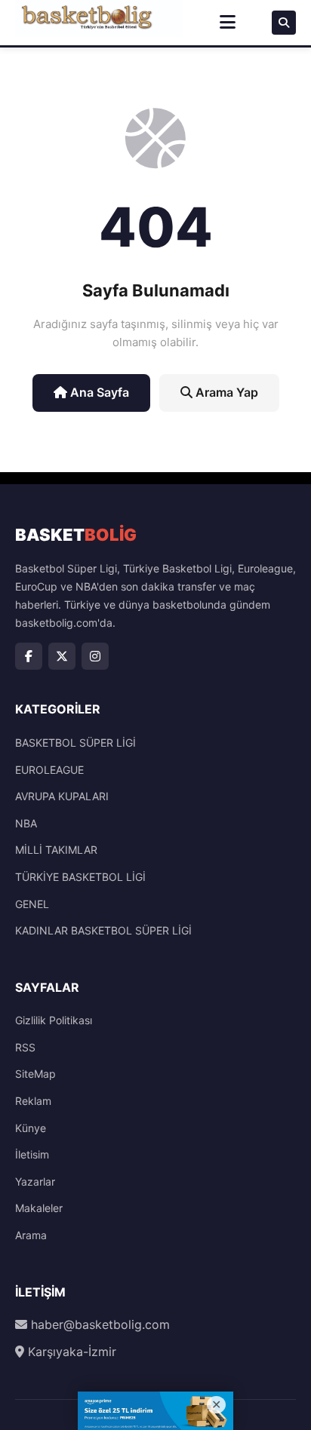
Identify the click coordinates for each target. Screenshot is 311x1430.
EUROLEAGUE (49, 769)
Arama (31, 1235)
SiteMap (35, 1073)
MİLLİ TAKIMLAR (56, 849)
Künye (30, 1128)
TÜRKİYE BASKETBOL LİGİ (80, 876)
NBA (26, 823)
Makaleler (39, 1207)
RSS (25, 1047)
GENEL (32, 904)
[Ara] (284, 23)
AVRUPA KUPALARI (62, 796)
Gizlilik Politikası (53, 1020)
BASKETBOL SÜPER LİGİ (75, 742)
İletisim (32, 1154)
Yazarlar (35, 1181)
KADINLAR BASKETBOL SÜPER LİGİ (103, 930)
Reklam (33, 1100)
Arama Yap (225, 392)
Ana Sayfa (98, 392)
